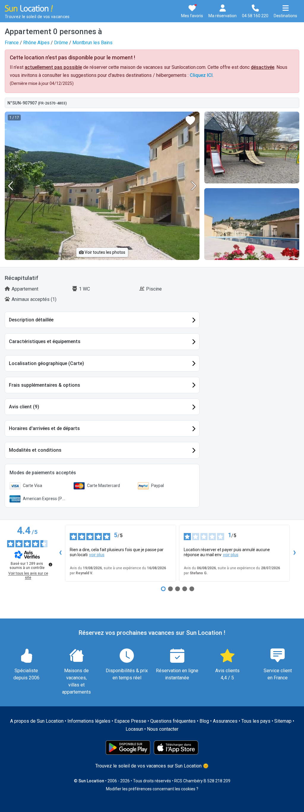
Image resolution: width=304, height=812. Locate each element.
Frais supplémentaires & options (44, 385)
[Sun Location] (29, 8)
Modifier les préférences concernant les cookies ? (152, 788)
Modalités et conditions (35, 450)
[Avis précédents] (60, 553)
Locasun (134, 729)
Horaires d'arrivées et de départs (44, 428)
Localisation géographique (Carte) (46, 363)
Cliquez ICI (201, 75)
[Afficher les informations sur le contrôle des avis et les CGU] (50, 564)
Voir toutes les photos (104, 252)
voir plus (96, 554)
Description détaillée (31, 320)
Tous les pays (255, 721)
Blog (204, 721)
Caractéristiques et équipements (44, 341)
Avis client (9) (24, 407)
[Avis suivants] (294, 553)
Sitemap (283, 721)
